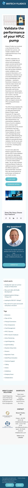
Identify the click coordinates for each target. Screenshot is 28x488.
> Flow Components (9, 325)
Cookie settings (21, 478)
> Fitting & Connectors (10, 321)
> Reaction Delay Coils (10, 348)
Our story (20, 403)
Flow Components (7, 403)
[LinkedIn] (13, 218)
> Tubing (6, 364)
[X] (9, 218)
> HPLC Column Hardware (11, 335)
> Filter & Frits (8, 318)
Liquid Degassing (7, 396)
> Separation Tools (9, 354)
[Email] (21, 218)
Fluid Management (7, 401)
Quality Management (20, 398)
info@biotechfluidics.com (16, 257)
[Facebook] (6, 218)
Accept (9, 485)
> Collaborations (8, 378)
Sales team (20, 394)
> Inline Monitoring (9, 338)
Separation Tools (7, 399)
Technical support (20, 396)
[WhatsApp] (17, 218)
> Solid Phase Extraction (10, 358)
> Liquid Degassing (9, 341)
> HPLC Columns (8, 331)
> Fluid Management (9, 328)
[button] (14, 265)
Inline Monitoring (7, 398)
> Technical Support (9, 361)
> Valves (6, 368)
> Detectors (7, 315)
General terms (20, 401)
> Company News (8, 374)
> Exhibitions (7, 371)
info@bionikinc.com (20, 433)
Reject (20, 485)
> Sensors (6, 351)
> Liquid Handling (9, 345)
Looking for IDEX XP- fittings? (13, 300)
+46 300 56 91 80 (16, 255)
